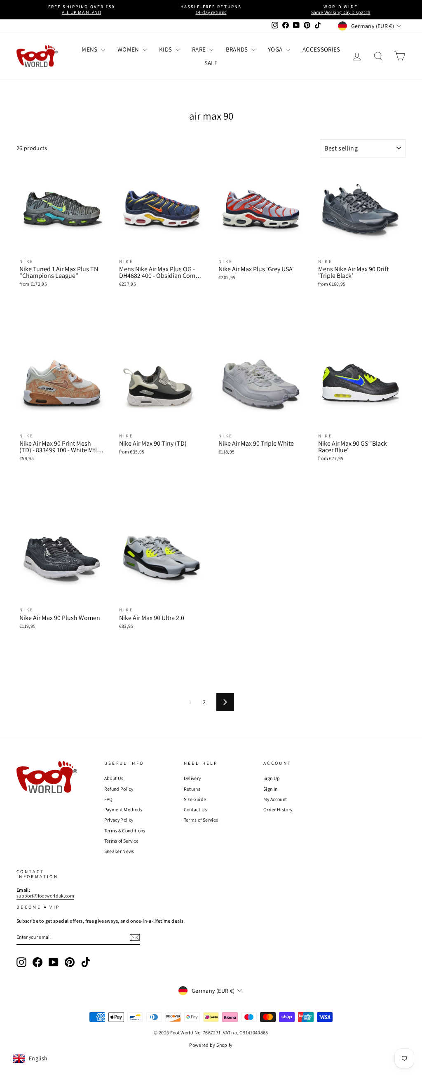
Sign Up (271, 778)
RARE (199, 49)
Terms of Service (121, 841)
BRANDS (237, 49)
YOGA (276, 49)
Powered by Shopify (210, 1045)
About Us (114, 778)
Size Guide (195, 799)
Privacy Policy (119, 820)
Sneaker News (119, 851)
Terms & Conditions (124, 830)
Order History (278, 809)
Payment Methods (123, 809)
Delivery (192, 778)
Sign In (270, 789)
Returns (192, 789)
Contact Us (195, 809)
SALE (211, 63)
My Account (275, 799)
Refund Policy (119, 789)
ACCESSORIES (321, 49)
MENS (90, 49)
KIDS (166, 49)
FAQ (108, 799)
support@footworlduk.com (45, 896)
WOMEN (129, 49)
